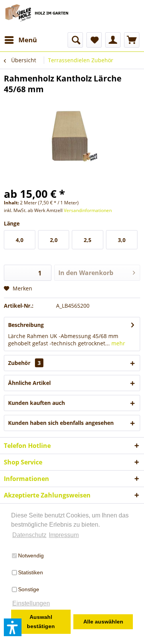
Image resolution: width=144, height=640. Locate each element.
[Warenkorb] (131, 40)
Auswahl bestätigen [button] (41, 621)
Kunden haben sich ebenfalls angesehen (61, 422)
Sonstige (28, 589)
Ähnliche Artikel (29, 382)
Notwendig (31, 555)
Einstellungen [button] (31, 603)
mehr (117, 343)
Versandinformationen (88, 210)
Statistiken (30, 572)
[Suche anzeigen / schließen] (75, 40)
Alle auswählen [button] (103, 621)
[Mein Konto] (113, 40)
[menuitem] (20, 40)
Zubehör (24, 362)
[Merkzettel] (94, 40)
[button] (13, 627)
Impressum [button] (64, 535)
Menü (27, 39)
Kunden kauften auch (36, 402)
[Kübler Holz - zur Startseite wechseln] (38, 16)
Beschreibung (26, 324)
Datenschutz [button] (29, 535)
